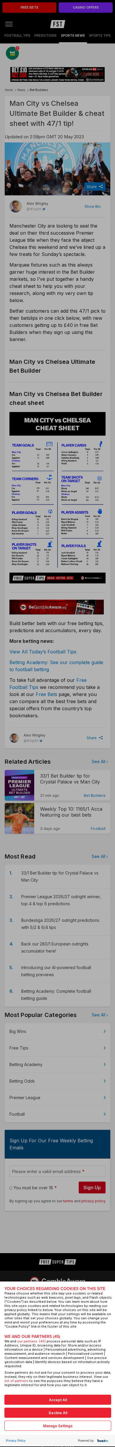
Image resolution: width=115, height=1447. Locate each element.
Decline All (58, 1413)
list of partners (16, 1381)
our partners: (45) (31, 1341)
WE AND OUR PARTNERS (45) (32, 1336)
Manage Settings (58, 1426)
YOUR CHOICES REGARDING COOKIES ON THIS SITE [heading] (54, 1288)
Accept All (58, 1400)
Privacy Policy (16, 1440)
